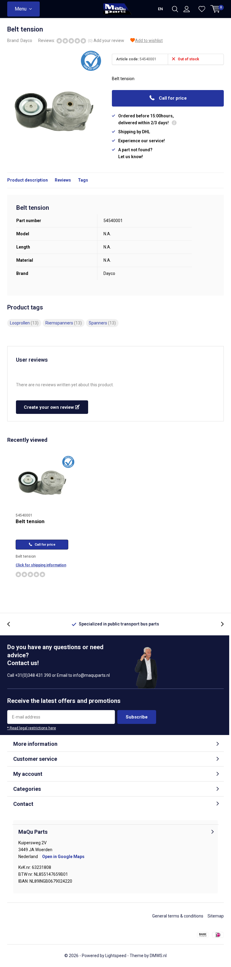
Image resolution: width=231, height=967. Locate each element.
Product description (27, 180)
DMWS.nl (158, 955)
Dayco (26, 40)
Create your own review (49, 407)
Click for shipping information (41, 565)
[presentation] (11, 624)
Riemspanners (63, 323)
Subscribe (137, 717)
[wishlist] (202, 9)
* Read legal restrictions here (31, 728)
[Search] (175, 9)
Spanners (102, 323)
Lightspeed (115, 955)
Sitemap (216, 916)
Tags (83, 180)
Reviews (63, 180)
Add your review (109, 40)
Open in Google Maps (63, 856)
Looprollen (24, 323)
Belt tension (30, 521)
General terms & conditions (177, 916)
